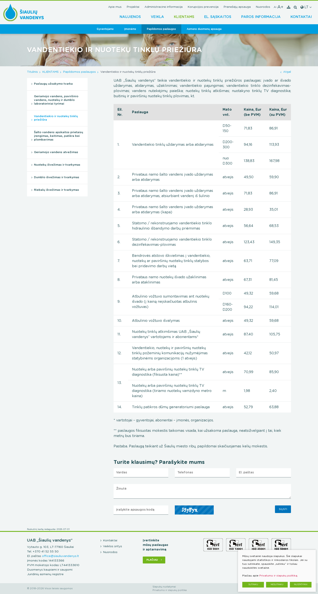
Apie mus (115, 7)
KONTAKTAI (301, 17)
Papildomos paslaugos (161, 29)
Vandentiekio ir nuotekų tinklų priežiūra (56, 118)
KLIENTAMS (184, 17)
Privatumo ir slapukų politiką (278, 575)
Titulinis (32, 72)
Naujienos (130, 17)
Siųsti (283, 509)
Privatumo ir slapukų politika (170, 590)
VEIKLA (157, 17)
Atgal (287, 72)
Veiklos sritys (112, 546)
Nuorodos (263, 7)
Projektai (133, 7)
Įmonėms (130, 29)
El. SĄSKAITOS (217, 17)
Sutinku (253, 585)
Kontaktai (110, 540)
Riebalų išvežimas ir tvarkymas (56, 190)
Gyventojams (105, 29)
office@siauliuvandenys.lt (60, 556)
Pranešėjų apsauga (237, 7)
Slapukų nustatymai (164, 587)
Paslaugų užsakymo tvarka (53, 84)
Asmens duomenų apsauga (204, 29)
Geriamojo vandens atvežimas (56, 152)
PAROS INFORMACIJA (261, 17)
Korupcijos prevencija (203, 7)
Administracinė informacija (164, 7)
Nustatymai (300, 585)
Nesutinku (277, 585)
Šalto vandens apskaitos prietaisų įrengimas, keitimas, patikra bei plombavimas (58, 136)
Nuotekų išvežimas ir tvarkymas (57, 164)
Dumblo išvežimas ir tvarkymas (56, 177)
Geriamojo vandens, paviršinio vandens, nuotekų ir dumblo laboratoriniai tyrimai (56, 100)
